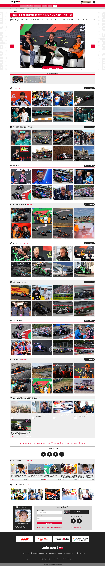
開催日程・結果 (29, 5)
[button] (93, 46)
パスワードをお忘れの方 (43, 527)
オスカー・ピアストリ (47, 443)
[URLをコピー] (61, 454)
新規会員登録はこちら (57, 527)
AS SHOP (75, 2)
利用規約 (35, 553)
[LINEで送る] (55, 454)
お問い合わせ (82, 553)
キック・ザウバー (56, 443)
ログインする (49, 523)
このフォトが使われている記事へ (51, 68)
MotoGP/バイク (51, 2)
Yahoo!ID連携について (77, 527)
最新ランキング (37, 5)
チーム (50, 5)
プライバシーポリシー (25, 553)
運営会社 (60, 553)
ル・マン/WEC (44, 2)
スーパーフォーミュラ (36, 2)
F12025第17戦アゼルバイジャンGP (30, 443)
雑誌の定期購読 (52, 553)
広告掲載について (43, 553)
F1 (24, 2)
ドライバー (44, 5)
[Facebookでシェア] (49, 454)
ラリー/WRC (58, 2)
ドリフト (63, 2)
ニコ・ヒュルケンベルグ (66, 443)
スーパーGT (28, 2)
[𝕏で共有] (43, 454)
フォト (55, 5)
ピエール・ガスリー (75, 443)
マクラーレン (83, 443)
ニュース (22, 5)
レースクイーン (69, 2)
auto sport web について (70, 553)
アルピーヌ (40, 443)
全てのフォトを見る (89, 88)
